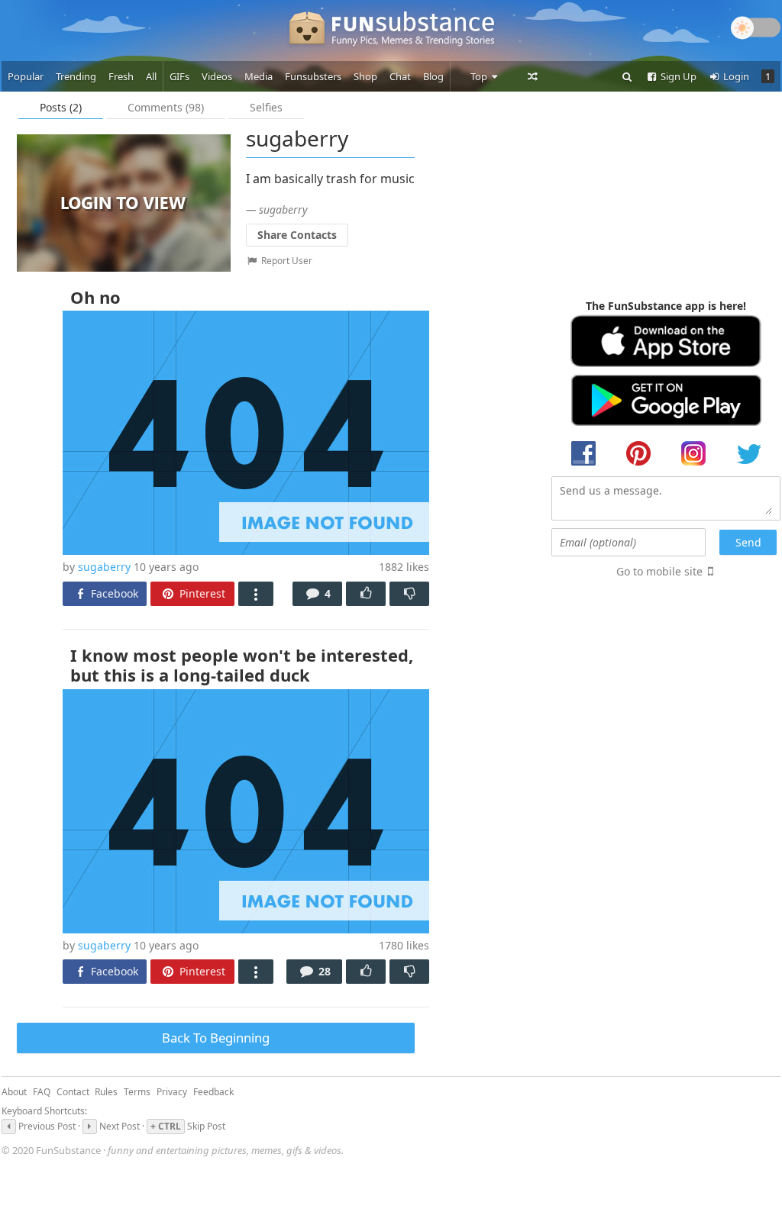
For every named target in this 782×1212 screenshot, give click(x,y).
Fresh (121, 76)
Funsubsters (313, 76)
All (151, 76)
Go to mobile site (659, 571)
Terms (137, 1091)
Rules (106, 1091)
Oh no (95, 296)
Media (258, 76)
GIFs (179, 76)
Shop (365, 76)
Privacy (172, 1091)
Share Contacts (297, 234)
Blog (433, 76)
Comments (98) (166, 107)
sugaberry (104, 566)
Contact (73, 1091)
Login (735, 76)
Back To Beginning (216, 1037)
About (14, 1091)
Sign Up (677, 76)
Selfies (266, 107)
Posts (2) (61, 107)
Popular (26, 76)
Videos (217, 76)
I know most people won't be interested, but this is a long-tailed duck (241, 664)
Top (480, 76)
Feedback (213, 1091)
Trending (76, 76)
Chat (400, 76)
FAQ (41, 1091)
